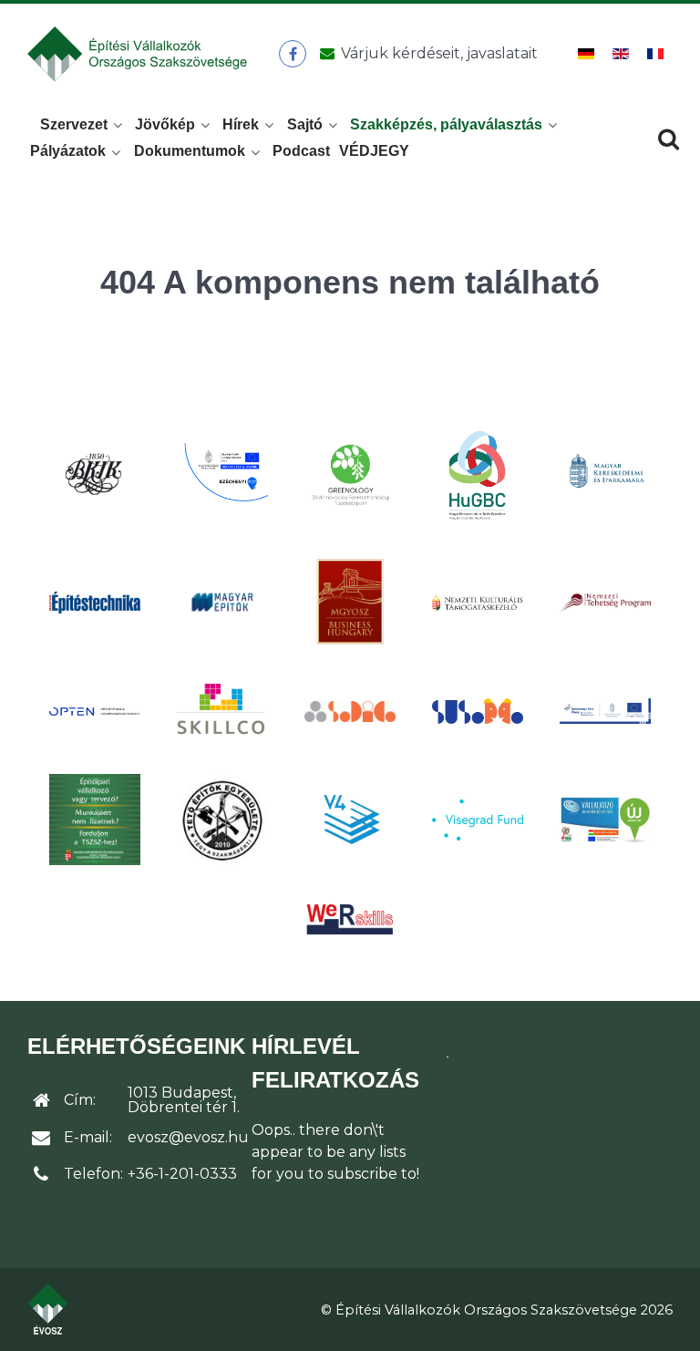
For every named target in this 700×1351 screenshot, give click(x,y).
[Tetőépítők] (222, 820)
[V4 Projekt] (350, 819)
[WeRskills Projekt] (350, 919)
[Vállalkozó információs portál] (605, 819)
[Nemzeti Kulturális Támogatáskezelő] (477, 602)
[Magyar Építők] (222, 602)
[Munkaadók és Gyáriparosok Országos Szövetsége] (350, 601)
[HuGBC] (477, 474)
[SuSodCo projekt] (477, 711)
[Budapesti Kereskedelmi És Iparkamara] (94, 474)
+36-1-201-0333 (182, 1173)
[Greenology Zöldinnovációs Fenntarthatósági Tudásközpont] (350, 474)
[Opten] (94, 711)
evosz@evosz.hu (188, 1137)
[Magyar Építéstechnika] (94, 602)
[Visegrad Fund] (477, 820)
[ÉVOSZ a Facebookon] (292, 53)
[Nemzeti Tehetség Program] (605, 602)
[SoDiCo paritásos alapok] (350, 711)
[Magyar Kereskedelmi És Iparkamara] (605, 474)
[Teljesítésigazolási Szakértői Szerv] (94, 819)
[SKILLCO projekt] (222, 710)
